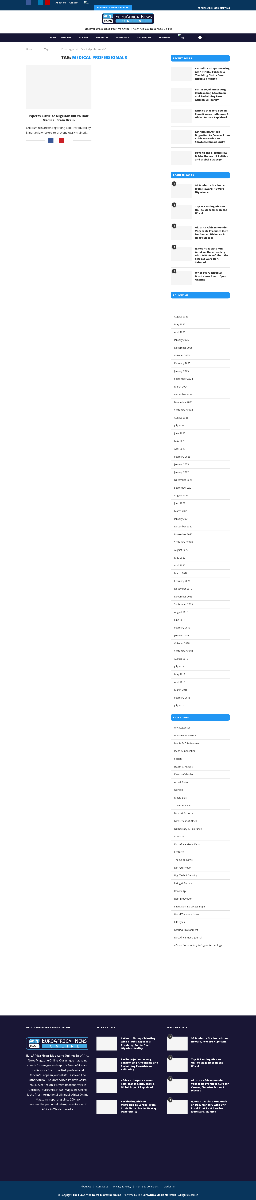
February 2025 (182, 363)
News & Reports (183, 813)
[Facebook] (28, 3)
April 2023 (179, 448)
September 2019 (183, 604)
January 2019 (181, 635)
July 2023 (179, 425)
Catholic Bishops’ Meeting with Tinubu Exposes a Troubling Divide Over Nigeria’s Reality (212, 73)
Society (83, 37)
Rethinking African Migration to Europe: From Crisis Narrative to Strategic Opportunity (212, 137)
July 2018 (179, 666)
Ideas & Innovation (185, 751)
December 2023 (183, 394)
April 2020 (179, 565)
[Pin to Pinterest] (61, 140)
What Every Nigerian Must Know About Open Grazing (210, 276)
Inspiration (123, 37)
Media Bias (180, 797)
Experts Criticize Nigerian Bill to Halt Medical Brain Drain (59, 118)
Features (164, 37)
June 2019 (179, 620)
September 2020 (183, 542)
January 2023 (181, 464)
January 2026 (181, 340)
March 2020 (181, 573)
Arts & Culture (182, 782)
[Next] (144, 7)
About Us (61, 2)
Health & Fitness (183, 766)
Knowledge (144, 37)
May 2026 (179, 324)
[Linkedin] (40, 3)
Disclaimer (169, 1186)
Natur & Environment (186, 929)
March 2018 (181, 689)
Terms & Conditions (147, 1186)
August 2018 (181, 658)
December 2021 (183, 479)
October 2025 (182, 355)
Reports (66, 37)
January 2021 (181, 518)
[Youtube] (47, 3)
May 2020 (179, 557)
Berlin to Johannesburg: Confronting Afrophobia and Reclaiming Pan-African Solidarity (211, 94)
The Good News (183, 859)
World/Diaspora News (186, 914)
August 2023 (181, 417)
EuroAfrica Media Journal (188, 937)
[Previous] (136, 7)
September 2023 (183, 410)
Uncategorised (182, 727)
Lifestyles (102, 37)
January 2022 (181, 472)
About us (179, 836)
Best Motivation (183, 898)
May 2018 (179, 674)
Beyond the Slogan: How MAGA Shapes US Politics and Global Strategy (211, 156)
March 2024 (181, 386)
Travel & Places (183, 805)
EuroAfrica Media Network (159, 1195)
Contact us (102, 1186)
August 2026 (181, 316)
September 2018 (183, 651)
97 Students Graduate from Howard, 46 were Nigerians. (209, 189)
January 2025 (181, 371)
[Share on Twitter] (56, 140)
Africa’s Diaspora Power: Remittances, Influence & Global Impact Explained (212, 114)
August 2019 (181, 612)
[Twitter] (34, 3)
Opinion (178, 789)
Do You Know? (182, 867)
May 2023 (179, 441)
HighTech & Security (185, 875)
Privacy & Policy (122, 1186)
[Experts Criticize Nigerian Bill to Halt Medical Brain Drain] (58, 87)
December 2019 (183, 588)
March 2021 (181, 511)
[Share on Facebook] (50, 140)
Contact (74, 2)
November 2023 (183, 402)
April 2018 (179, 682)
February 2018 (182, 697)
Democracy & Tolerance (188, 828)
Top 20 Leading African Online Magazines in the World (211, 210)
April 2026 (179, 332)
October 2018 (182, 643)
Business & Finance (185, 735)
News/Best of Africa (185, 821)
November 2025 (183, 347)
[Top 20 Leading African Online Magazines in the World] (181, 212)
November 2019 (183, 596)
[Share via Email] (68, 140)
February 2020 (182, 581)
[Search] (191, 37)
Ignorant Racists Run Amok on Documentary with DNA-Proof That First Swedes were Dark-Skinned (212, 255)
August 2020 (181, 549)
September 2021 (183, 487)
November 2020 (183, 534)
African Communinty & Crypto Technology (198, 945)
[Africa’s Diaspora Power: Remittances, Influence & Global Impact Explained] (181, 116)
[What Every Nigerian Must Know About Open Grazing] (181, 278)
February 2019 (182, 627)
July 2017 (179, 705)
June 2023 (179, 433)
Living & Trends (183, 883)
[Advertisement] (94, 176)
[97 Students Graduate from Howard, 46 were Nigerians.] (181, 191)
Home (53, 37)
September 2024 (183, 378)
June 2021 (179, 503)
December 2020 (183, 526)
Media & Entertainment (187, 743)
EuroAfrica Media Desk (187, 844)
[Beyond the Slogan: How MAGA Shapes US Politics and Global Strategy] (181, 158)
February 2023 (182, 456)
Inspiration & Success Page (189, 906)
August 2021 (181, 495)
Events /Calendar (183, 774)
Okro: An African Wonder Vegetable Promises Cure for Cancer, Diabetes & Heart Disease (211, 232)
